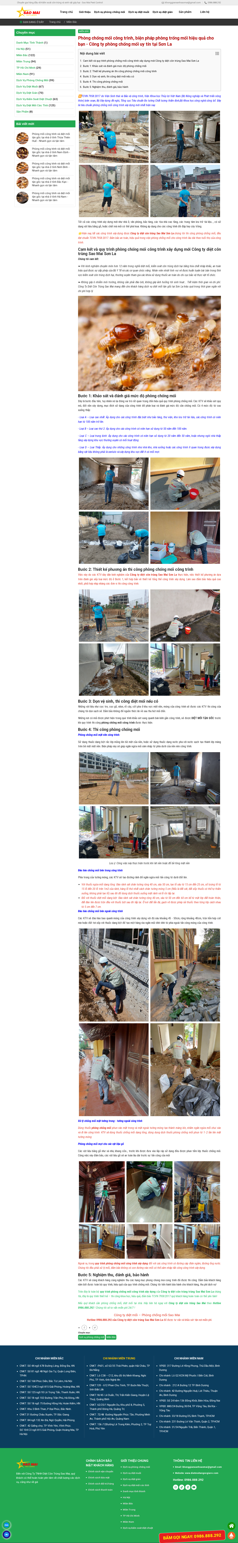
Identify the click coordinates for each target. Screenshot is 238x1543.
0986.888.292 (214, 2)
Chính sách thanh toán (100, 1489)
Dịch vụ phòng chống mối (32, 80)
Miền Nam (22, 74)
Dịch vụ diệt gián (27, 92)
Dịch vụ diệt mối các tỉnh (32, 105)
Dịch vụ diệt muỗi (27, 86)
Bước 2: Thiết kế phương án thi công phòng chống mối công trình (118, 71)
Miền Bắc (72, 22)
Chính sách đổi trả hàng (101, 1483)
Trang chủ (54, 22)
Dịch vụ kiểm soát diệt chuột (34, 99)
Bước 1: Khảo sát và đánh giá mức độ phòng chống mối (113, 66)
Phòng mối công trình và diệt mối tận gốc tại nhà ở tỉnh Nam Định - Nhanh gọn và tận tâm (51, 152)
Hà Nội (20, 49)
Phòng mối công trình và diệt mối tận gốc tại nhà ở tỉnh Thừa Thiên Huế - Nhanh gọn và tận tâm (51, 137)
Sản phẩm (22, 111)
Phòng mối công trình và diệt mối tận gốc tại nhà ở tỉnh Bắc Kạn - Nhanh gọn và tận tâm (51, 182)
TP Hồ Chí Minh (25, 67)
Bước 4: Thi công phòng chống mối (101, 81)
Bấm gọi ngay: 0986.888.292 (192, 1536)
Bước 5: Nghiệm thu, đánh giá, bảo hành (104, 87)
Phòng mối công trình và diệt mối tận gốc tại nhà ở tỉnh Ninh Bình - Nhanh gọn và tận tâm (51, 167)
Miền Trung (23, 61)
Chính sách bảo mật (98, 1477)
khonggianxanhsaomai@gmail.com (183, 2)
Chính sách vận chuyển (100, 1471)
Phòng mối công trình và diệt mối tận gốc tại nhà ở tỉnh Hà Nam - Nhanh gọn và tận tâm (51, 197)
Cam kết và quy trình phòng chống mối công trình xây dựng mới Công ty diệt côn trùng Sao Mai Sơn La (139, 60)
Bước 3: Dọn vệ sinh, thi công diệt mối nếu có (107, 76)
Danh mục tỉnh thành (29, 42)
